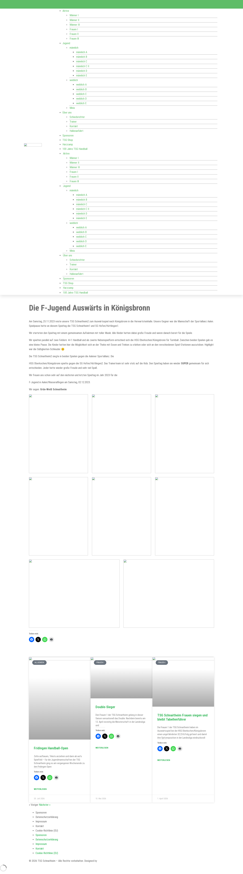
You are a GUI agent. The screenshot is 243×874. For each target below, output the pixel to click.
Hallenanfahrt (76, 130)
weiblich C (81, 94)
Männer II (74, 20)
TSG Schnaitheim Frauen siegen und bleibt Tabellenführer (182, 717)
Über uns (67, 112)
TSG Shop (67, 140)
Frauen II (74, 34)
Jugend (66, 43)
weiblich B (81, 89)
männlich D (81, 70)
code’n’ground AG (107, 860)
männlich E (81, 75)
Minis (72, 107)
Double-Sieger (105, 707)
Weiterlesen (40, 789)
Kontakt (74, 126)
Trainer (73, 121)
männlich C (81, 61)
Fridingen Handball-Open (51, 748)
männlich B (81, 56)
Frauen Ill (74, 38)
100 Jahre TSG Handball (74, 148)
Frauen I (74, 29)
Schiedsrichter (77, 117)
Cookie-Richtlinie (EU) (47, 830)
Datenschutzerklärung (47, 817)
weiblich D (81, 98)
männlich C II (82, 66)
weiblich (74, 80)
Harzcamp (67, 144)
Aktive (65, 10)
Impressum (41, 821)
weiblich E (81, 103)
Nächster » (44, 804)
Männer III (75, 24)
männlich (74, 47)
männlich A (81, 52)
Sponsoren (68, 135)
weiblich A (81, 84)
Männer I (74, 15)
